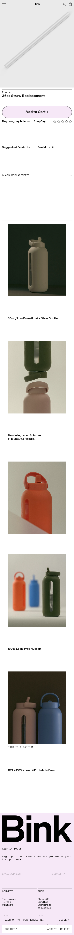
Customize (45, 904)
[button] (62, 121)
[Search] (64, 4)
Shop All (44, 898)
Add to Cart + (36, 112)
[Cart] (70, 4)
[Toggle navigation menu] (4, 4)
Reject (64, 928)
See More (44, 147)
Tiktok (6, 901)
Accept (52, 928)
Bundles (43, 901)
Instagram (9, 898)
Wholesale (44, 907)
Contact (7, 904)
